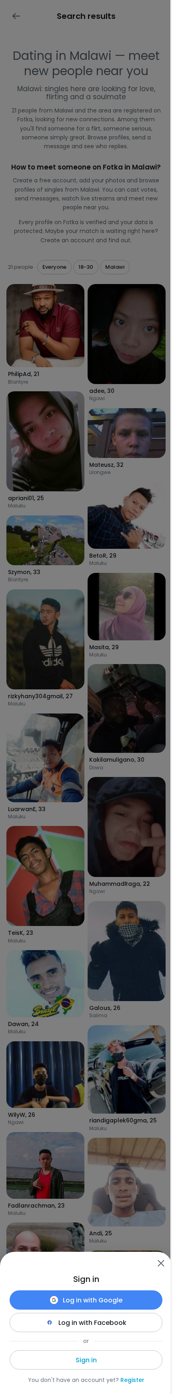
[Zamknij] (161, 1263)
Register (132, 1380)
